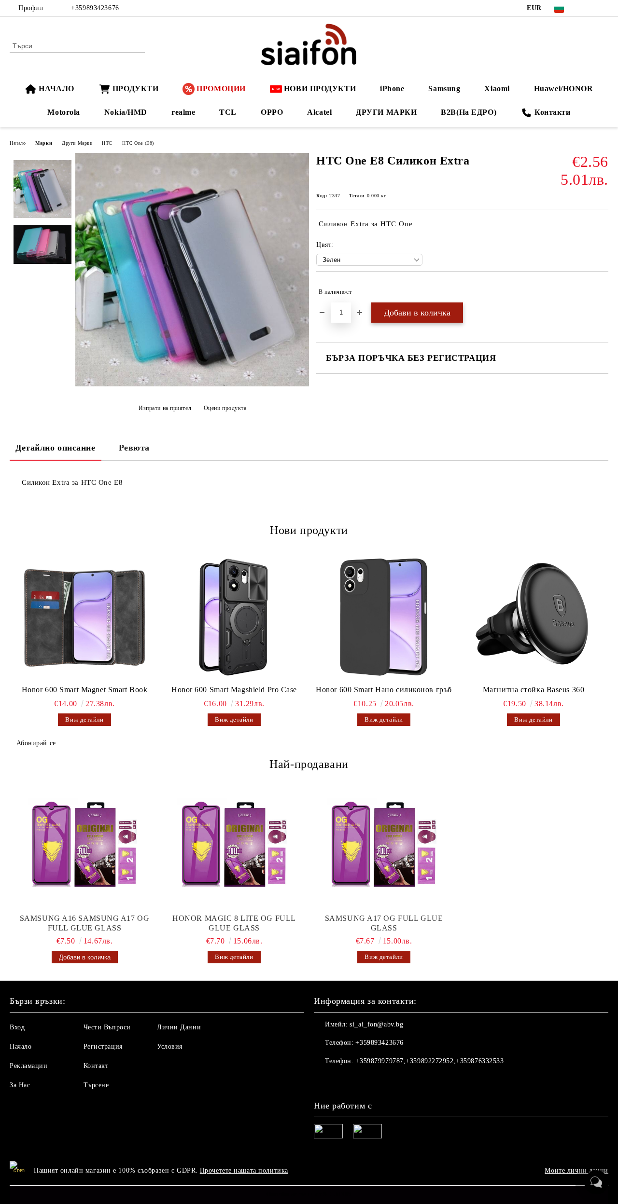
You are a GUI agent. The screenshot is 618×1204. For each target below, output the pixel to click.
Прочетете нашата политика (244, 1170)
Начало (18, 143)
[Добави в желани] (601, 292)
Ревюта (134, 447)
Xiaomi (496, 88)
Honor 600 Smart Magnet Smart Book (84, 689)
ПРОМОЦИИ (221, 88)
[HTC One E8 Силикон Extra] (192, 384)
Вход (17, 1027)
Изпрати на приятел (165, 408)
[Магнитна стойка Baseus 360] (533, 617)
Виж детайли (84, 719)
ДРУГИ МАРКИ (386, 112)
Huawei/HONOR (563, 88)
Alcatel (319, 112)
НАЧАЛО (56, 88)
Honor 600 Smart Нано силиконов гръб (384, 689)
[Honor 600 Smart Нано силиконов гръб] (384, 617)
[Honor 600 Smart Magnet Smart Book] (84, 617)
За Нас (20, 1085)
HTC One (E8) (138, 143)
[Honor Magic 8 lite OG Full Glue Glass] (234, 846)
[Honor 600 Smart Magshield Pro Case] (234, 617)
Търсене (96, 1085)
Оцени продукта (225, 408)
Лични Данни (179, 1027)
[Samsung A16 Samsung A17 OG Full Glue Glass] (84, 846)
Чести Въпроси (107, 1027)
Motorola (63, 112)
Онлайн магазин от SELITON (309, 1194)
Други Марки (77, 143)
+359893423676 (95, 8)
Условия (170, 1046)
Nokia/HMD (125, 112)
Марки (43, 143)
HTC (107, 143)
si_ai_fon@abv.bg (376, 1024)
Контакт (96, 1065)
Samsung (444, 88)
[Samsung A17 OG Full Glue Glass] (384, 846)
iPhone (392, 88)
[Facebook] (588, 8)
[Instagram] (603, 8)
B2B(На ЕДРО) (468, 112)
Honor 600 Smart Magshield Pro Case (234, 689)
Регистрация (103, 1046)
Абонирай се (36, 743)
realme (183, 112)
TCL (228, 112)
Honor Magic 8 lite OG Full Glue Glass (234, 923)
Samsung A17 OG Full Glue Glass (384, 923)
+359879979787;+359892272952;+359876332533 (429, 1061)
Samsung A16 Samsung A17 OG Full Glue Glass (85, 923)
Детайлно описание (55, 447)
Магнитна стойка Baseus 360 (534, 689)
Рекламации (29, 1065)
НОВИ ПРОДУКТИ (320, 88)
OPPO (272, 112)
